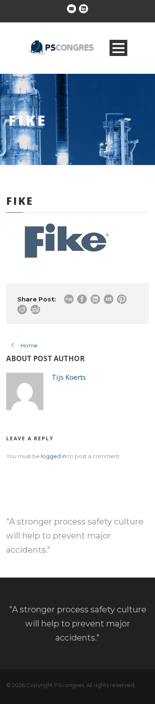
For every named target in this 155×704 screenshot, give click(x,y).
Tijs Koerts (69, 377)
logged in (54, 456)
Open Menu (118, 48)
